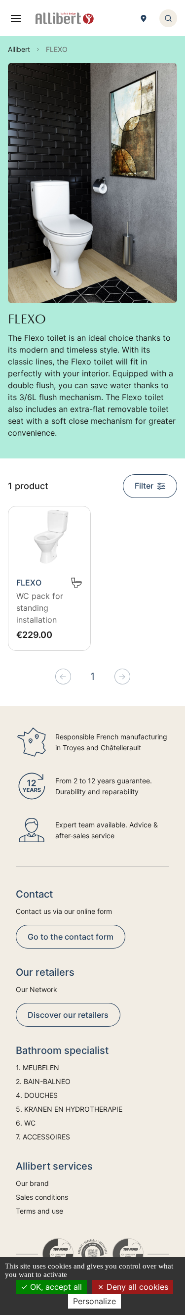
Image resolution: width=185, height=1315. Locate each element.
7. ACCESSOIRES (43, 1137)
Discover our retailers (68, 1015)
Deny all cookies (136, 1287)
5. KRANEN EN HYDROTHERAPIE (69, 1109)
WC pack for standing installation (39, 608)
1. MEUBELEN (37, 1067)
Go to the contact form (70, 937)
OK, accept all (55, 1287)
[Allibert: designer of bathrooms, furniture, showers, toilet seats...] (65, 18)
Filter (144, 486)
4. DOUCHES (37, 1095)
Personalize (94, 1301)
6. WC (26, 1123)
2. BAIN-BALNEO (43, 1081)
